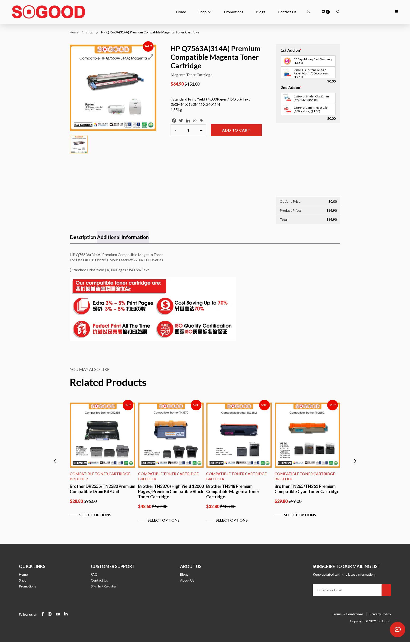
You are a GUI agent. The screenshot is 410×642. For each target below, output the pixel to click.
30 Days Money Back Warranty (313, 60)
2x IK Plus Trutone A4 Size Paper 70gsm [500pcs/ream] (312, 73)
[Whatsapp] (195, 121)
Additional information (123, 237)
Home (181, 11)
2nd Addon (291, 87)
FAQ (94, 574)
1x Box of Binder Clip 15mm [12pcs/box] (311, 98)
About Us (187, 580)
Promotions (233, 11)
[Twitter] (181, 121)
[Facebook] (174, 121)
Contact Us (287, 11)
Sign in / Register (103, 586)
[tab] (83, 237)
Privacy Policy (380, 614)
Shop (203, 11)
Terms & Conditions (347, 614)
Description (83, 237)
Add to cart (236, 130)
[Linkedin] (188, 121)
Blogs (260, 11)
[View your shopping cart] (323, 11)
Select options (95, 515)
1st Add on (291, 50)
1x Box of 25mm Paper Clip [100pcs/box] (310, 109)
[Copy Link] (202, 121)
